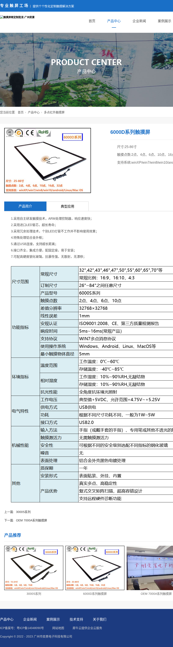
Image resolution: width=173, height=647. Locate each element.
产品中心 (114, 21)
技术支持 (76, 619)
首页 (92, 21)
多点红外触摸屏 (54, 112)
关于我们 (99, 619)
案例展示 (164, 21)
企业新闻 (139, 21)
